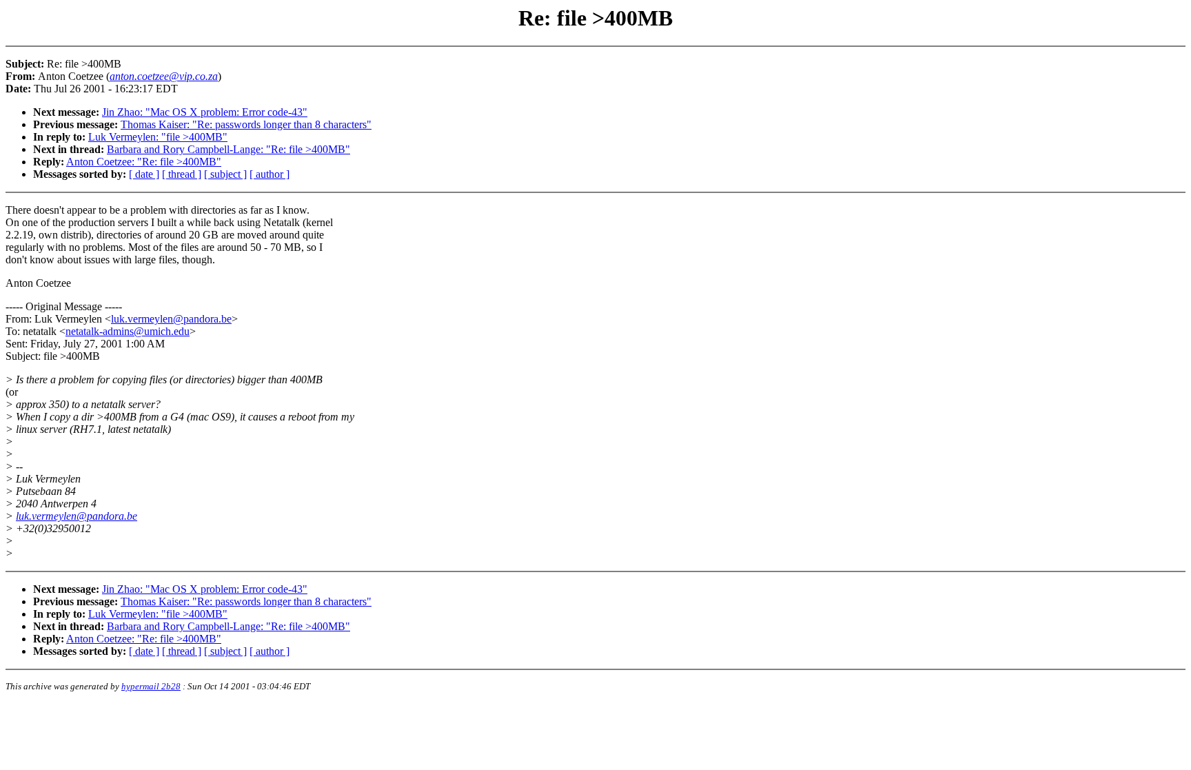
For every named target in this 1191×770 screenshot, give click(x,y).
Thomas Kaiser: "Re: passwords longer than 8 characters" (246, 124)
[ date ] (144, 174)
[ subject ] (225, 174)
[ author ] (269, 174)
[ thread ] (181, 174)
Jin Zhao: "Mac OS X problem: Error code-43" (204, 112)
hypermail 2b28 (151, 686)
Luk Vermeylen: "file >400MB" (157, 137)
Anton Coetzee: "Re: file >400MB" (143, 162)
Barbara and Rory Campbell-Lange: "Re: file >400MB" (228, 149)
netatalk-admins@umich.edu (127, 331)
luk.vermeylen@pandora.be (171, 319)
